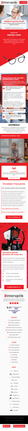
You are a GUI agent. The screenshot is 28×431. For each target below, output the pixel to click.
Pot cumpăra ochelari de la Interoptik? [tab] (14, 188)
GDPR (7, 420)
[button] (23, 2)
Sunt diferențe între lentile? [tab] (10, 209)
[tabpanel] (14, 198)
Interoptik (7, 28)
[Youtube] (13, 303)
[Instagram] (15, 303)
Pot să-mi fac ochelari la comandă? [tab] (13, 212)
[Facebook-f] (10, 303)
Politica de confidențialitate (16, 420)
